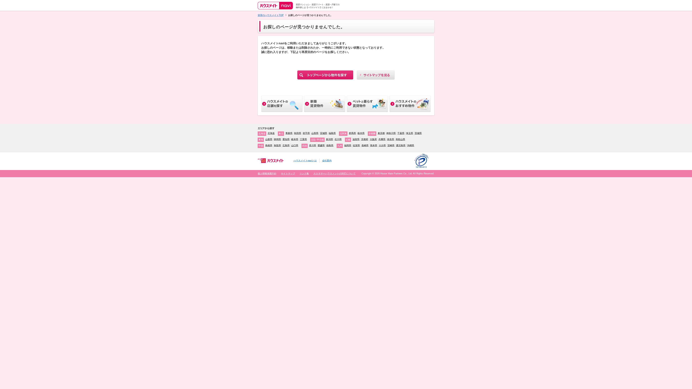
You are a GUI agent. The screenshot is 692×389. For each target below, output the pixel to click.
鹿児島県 (400, 145)
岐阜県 (294, 139)
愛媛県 (321, 145)
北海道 (271, 133)
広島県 (286, 145)
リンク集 (304, 173)
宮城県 (323, 133)
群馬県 (352, 133)
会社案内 (327, 160)
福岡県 (347, 145)
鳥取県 (277, 145)
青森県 (288, 133)
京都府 (364, 139)
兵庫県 (381, 139)
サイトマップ (288, 173)
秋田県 (297, 133)
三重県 (303, 139)
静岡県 (277, 139)
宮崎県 (390, 145)
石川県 (338, 139)
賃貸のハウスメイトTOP (271, 15)
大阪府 (373, 139)
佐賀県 (356, 145)
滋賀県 (356, 139)
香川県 (312, 145)
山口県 (294, 145)
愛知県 (286, 139)
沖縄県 (410, 145)
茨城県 (418, 133)
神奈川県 (391, 133)
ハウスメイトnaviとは (305, 160)
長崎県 (365, 145)
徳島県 (329, 145)
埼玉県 (409, 133)
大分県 (382, 145)
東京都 (381, 133)
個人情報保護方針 (267, 173)
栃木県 (361, 133)
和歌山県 (400, 139)
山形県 (314, 133)
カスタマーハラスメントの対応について (334, 173)
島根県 (268, 145)
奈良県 (390, 139)
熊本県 (373, 145)
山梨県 (268, 139)
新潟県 (329, 139)
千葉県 (400, 133)
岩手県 (306, 133)
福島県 (332, 133)
